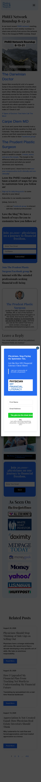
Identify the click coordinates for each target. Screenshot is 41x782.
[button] (20, 385)
